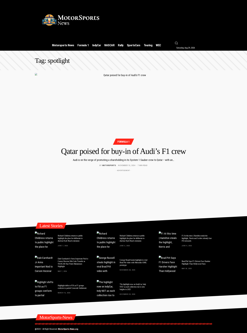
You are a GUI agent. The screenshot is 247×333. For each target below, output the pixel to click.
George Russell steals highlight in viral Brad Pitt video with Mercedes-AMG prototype (133, 262)
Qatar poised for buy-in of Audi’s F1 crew (123, 151)
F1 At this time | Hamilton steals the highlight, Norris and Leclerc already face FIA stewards (197, 238)
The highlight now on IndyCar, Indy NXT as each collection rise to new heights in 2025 (133, 286)
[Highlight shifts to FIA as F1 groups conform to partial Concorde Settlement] (44, 289)
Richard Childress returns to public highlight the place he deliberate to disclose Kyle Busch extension (70, 238)
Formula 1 (123, 141)
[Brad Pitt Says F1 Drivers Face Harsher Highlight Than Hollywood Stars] (168, 265)
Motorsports (109, 165)
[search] (196, 43)
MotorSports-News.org (68, 329)
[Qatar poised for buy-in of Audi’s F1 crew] (123, 108)
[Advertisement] (159, 18)
